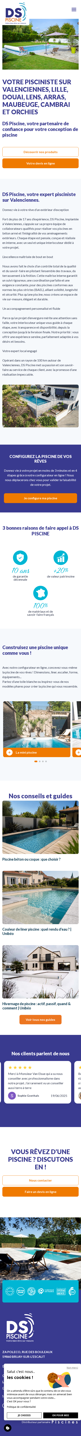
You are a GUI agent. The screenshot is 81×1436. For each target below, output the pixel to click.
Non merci (72, 1367)
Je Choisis (24, 1415)
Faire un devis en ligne (40, 1191)
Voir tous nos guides (40, 1019)
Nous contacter (40, 1180)
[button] (35, 761)
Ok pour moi (60, 1415)
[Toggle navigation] (74, 9)
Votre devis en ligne (40, 163)
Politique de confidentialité (21, 1407)
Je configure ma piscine (40, 498)
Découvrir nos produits (41, 152)
